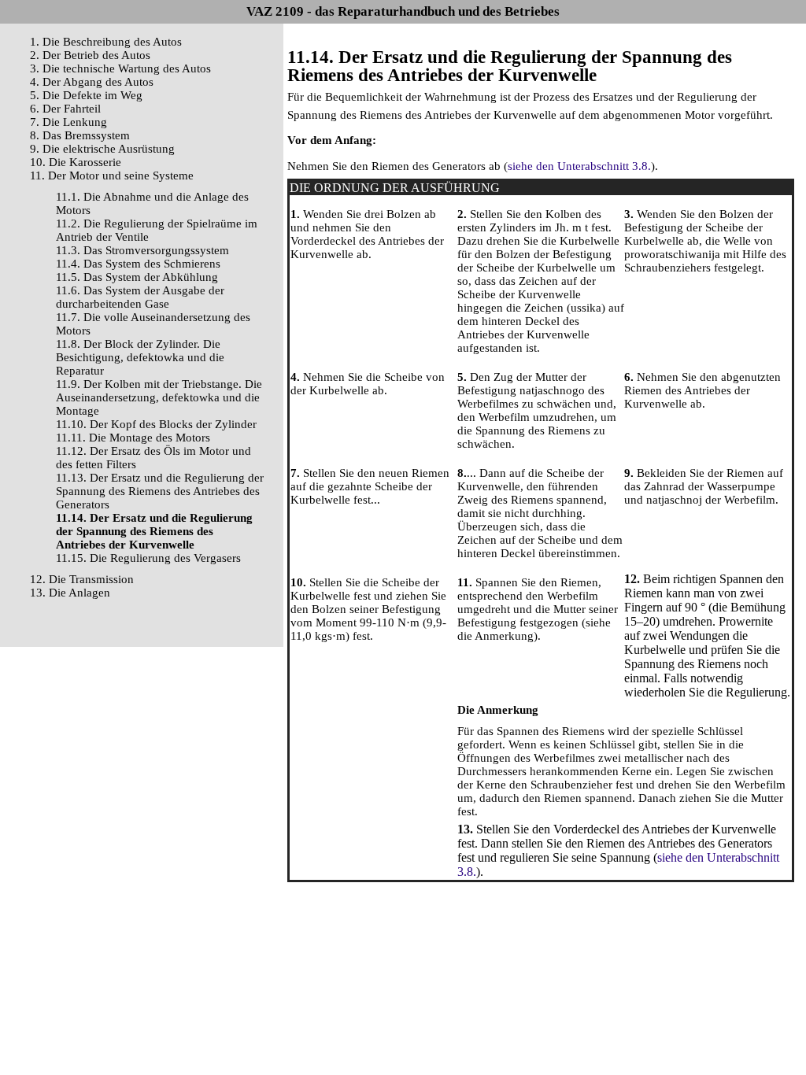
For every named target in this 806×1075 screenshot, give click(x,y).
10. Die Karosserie (75, 162)
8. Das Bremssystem (80, 135)
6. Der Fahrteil (65, 108)
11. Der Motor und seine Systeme (112, 175)
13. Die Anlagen (70, 592)
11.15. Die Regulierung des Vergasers (148, 558)
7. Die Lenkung (68, 122)
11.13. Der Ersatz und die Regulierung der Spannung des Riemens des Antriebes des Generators (160, 491)
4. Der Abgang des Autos (91, 82)
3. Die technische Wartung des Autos (120, 68)
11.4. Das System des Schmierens (138, 263)
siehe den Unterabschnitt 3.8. (579, 166)
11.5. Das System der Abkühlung (137, 277)
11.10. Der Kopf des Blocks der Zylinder (156, 424)
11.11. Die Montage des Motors (133, 437)
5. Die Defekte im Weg (86, 95)
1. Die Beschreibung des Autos (106, 41)
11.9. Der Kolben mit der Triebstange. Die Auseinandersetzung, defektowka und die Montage (159, 397)
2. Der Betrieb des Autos (90, 55)
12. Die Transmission (82, 579)
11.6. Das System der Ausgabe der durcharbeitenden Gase (140, 297)
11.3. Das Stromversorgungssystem (142, 250)
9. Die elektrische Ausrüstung (102, 148)
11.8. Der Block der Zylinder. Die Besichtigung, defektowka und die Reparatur (140, 357)
